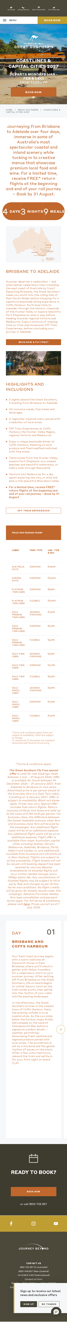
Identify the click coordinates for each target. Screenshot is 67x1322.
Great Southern (28, 110)
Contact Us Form (33, 1279)
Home (9, 110)
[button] (56, 1312)
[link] (33, 1247)
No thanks (49, 1304)
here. (26, 904)
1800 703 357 (38, 1204)
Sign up (28, 1304)
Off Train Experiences (33, 510)
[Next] (60, 1029)
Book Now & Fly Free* (34, 342)
